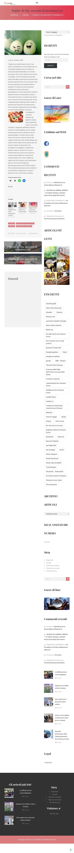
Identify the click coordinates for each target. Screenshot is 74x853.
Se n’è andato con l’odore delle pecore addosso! (56, 203)
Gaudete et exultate (53, 356)
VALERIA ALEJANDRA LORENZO (57, 190)
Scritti (62, 450)
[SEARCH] (67, 87)
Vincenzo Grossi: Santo (54, 480)
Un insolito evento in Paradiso (56, 476)
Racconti (61, 437)
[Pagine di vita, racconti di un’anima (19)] (33, 204)
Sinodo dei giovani (52, 458)
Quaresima (49, 437)
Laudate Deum (51, 397)
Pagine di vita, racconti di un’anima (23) (22, 209)
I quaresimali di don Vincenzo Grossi (56, 384)
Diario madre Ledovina (24, 226)
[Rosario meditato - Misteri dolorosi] (50, 265)
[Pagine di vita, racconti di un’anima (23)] (22, 204)
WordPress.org (51, 571)
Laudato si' (49, 401)
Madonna (49, 412)
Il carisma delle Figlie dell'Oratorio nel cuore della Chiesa (55, 372)
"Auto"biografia (51, 304)
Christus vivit (50, 317)
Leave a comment (21, 233)
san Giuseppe (50, 450)
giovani (48, 361)
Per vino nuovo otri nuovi (54, 425)
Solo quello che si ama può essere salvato (61, 701)
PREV (23, 247)
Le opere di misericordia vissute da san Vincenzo (54, 407)
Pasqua (48, 421)
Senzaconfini (34, 233)
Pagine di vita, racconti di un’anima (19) (33, 209)
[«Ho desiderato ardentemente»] (63, 252)
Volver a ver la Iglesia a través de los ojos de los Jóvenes (62, 717)
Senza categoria (51, 454)
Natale (63, 417)
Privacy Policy (48, 762)
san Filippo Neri (51, 445)
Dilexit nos (49, 330)
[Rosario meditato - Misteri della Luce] (50, 278)
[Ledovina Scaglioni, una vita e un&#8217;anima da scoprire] (12, 204)
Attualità (49, 312)
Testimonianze (51, 467)
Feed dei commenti (53, 568)
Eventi (65, 352)
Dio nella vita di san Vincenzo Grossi (56, 335)
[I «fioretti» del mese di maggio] (63, 278)
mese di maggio (51, 417)
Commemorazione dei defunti (54, 219)
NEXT (23, 259)
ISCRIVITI (50, 65)
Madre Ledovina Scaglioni (25, 223)
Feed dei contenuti (52, 565)
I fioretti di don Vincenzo (54, 365)
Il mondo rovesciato (53, 379)
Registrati (49, 560)
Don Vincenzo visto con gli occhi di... (55, 342)
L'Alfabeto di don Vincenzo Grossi (55, 391)
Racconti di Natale (52, 441)
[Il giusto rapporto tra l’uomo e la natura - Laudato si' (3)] (50, 252)
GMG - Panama (60, 361)
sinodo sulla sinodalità (53, 463)
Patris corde (60, 421)
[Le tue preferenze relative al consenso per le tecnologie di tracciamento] (71, 850)
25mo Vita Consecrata (53, 308)
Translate (59, 35)
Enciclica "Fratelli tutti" (53, 348)
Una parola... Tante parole (54, 471)
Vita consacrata (51, 484)
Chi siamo (58, 211)
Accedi (48, 563)
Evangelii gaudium (52, 352)
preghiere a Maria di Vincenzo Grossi (56, 431)
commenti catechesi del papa (56, 321)
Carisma (25, 15)
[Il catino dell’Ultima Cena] (63, 265)
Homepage (14, 15)
